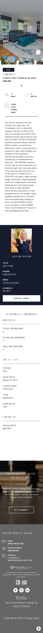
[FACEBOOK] (15, 590)
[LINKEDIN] (27, 590)
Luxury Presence (21, 606)
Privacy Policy (32, 618)
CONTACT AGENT (21, 298)
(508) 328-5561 (9, 274)
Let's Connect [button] (21, 510)
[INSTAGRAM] (21, 590)
